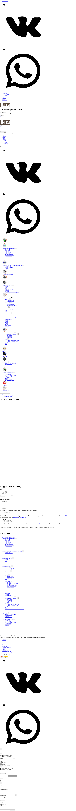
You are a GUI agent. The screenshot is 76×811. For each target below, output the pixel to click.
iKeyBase (5, 95)
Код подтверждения (3, 797)
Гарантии (4, 140)
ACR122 (24, 523)
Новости (4, 648)
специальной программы (37, 523)
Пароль (1, 758)
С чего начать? (6, 94)
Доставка (4, 139)
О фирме (4, 97)
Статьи (3, 649)
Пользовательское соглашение (7, 644)
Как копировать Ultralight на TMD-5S (20, 517)
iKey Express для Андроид (7, 651)
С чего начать (4, 646)
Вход (3, 115)
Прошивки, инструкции (6, 647)
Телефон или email (3, 781)
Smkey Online (65, 515)
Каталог (4, 112)
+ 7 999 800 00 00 (5, 1)
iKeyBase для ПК (5, 650)
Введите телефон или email (5, 765)
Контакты (4, 98)
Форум (3, 99)
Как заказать (4, 100)
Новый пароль (3, 795)
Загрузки (5, 93)
